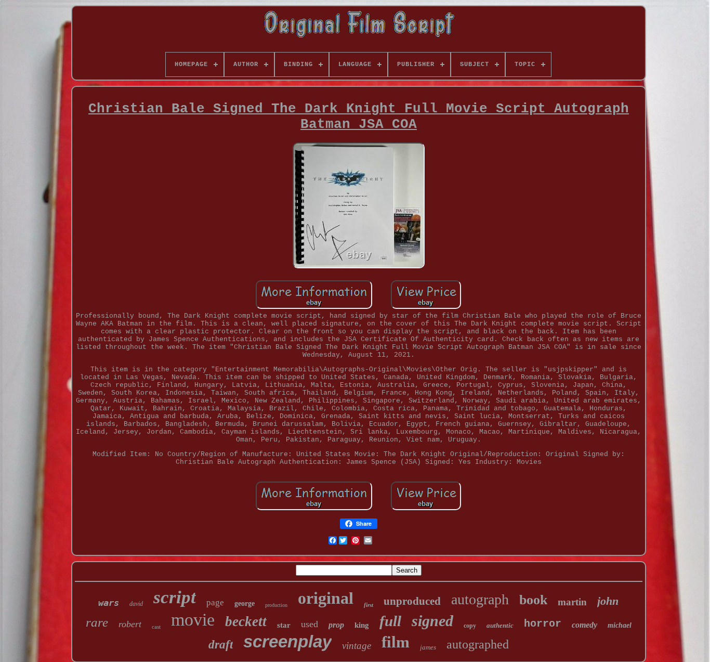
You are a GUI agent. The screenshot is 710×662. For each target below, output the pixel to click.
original (325, 598)
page (215, 602)
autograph (480, 599)
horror (542, 624)
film (396, 642)
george (244, 603)
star (284, 625)
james (428, 647)
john (608, 600)
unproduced (412, 601)
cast (156, 627)
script (174, 597)
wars (108, 603)
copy (470, 625)
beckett (246, 621)
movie (193, 619)
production (276, 605)
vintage (356, 645)
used (309, 624)
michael (620, 625)
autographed (477, 644)
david (136, 603)
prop (336, 624)
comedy (584, 624)
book (533, 599)
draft (220, 644)
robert (130, 624)
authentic (500, 625)
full (390, 621)
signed (432, 620)
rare (97, 622)
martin (572, 601)
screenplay (287, 641)
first (368, 605)
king (361, 625)
